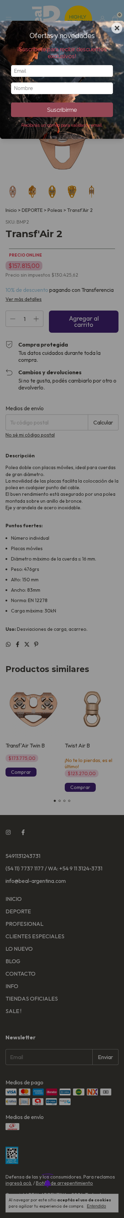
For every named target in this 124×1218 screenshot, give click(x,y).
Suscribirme (62, 109)
